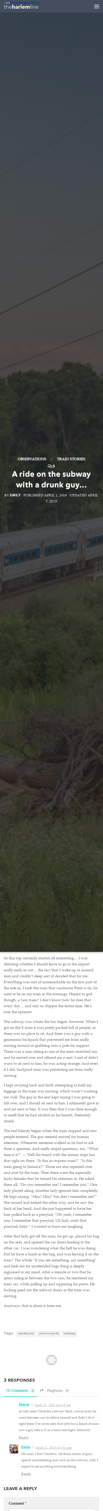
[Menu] (96, 6)
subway (70, 1333)
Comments (22, 1391)
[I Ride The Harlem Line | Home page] (27, 6)
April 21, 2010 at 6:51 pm (54, 1448)
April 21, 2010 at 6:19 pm (53, 1405)
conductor (26, 1333)
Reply (23, 1437)
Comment (17, 1504)
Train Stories (71, 459)
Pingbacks (57, 1391)
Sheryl (24, 1404)
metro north (49, 1333)
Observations (32, 459)
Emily (15, 495)
